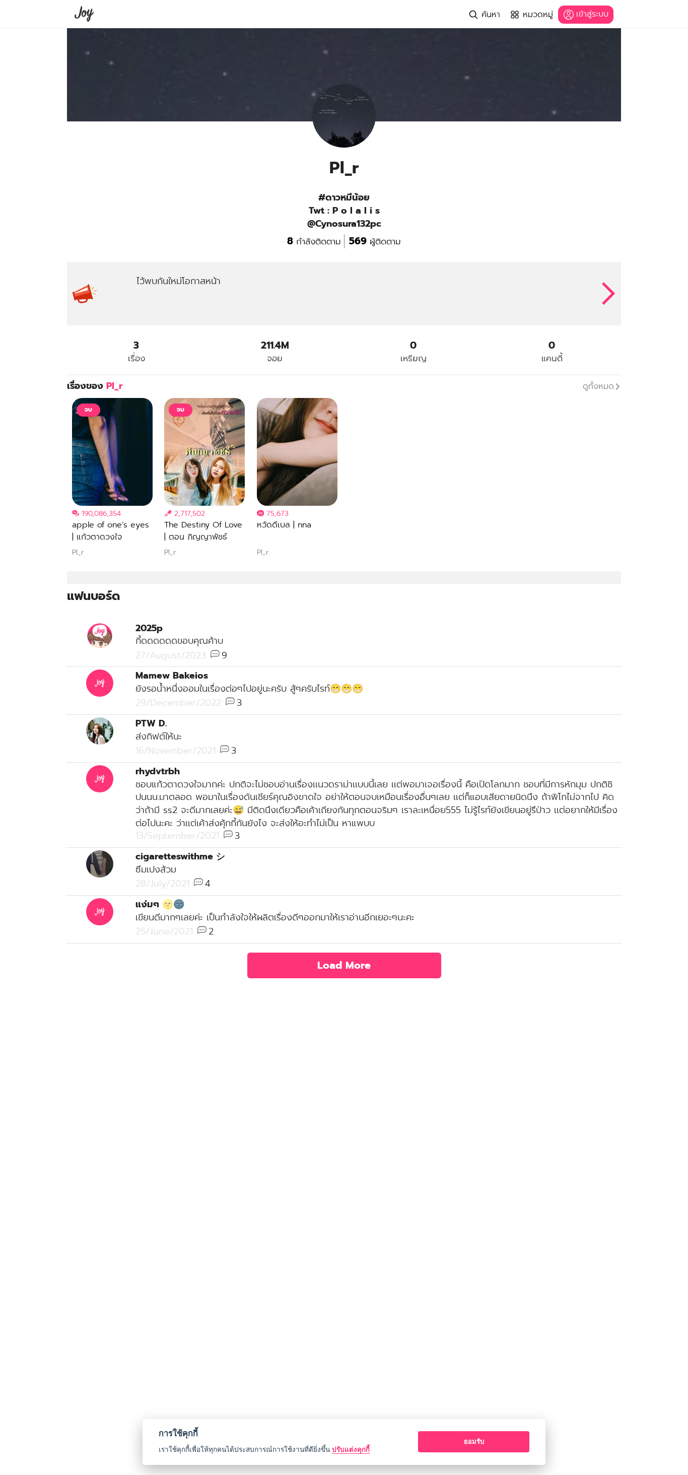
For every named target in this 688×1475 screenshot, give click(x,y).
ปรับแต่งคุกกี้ (351, 1449)
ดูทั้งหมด (598, 386)
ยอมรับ (474, 1441)
